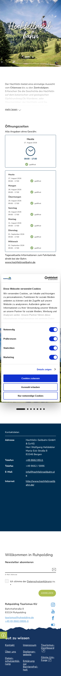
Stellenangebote (29, 653)
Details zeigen (44, 369)
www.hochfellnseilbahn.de (20, 262)
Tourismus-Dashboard (47, 648)
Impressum (29, 645)
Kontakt (10, 645)
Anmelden (47, 593)
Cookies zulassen (30, 378)
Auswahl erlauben (30, 387)
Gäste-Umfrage (47, 659)
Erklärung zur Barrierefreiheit (30, 665)
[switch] (53, 338)
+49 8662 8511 (34, 460)
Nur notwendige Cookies (30, 395)
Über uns (10, 651)
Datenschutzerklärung (39, 581)
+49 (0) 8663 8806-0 (17, 621)
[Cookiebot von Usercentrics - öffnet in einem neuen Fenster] (45, 278)
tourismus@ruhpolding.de (19, 617)
